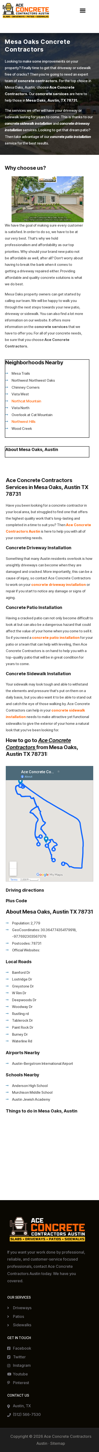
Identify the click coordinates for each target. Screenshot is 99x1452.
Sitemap (57, 1443)
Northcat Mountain (26, 401)
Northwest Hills (24, 421)
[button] (82, 10)
